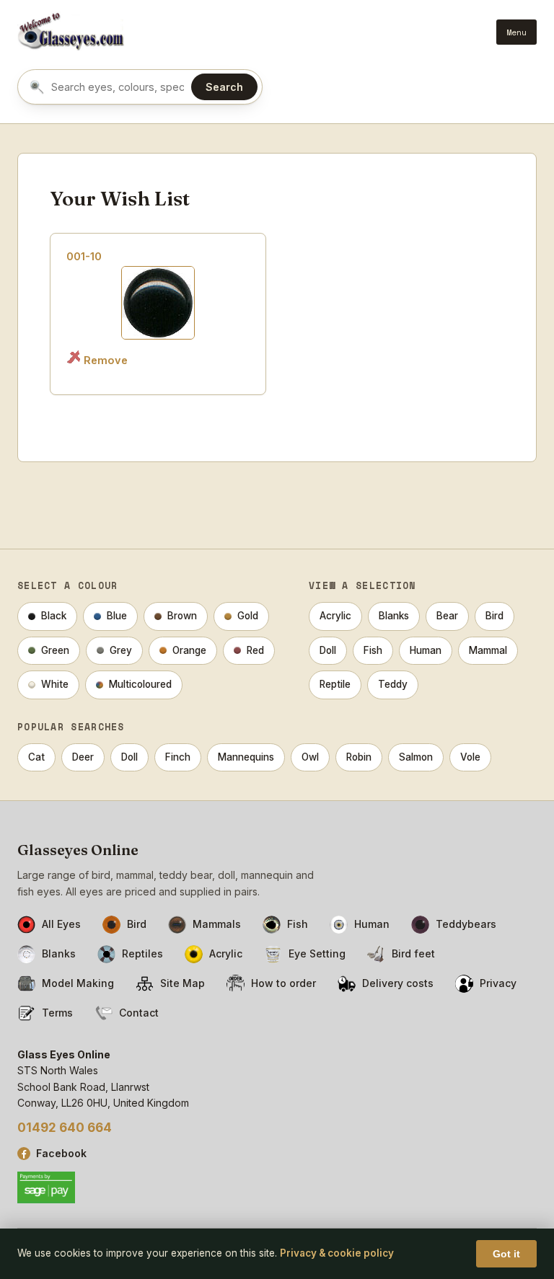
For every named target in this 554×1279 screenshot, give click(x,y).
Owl (310, 757)
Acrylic (335, 615)
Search (224, 87)
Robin (358, 757)
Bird (494, 615)
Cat (36, 757)
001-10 (84, 256)
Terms (57, 1012)
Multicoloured (140, 684)
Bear (447, 615)
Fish (373, 650)
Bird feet (413, 953)
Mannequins (246, 757)
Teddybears (466, 924)
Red (255, 650)
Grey (121, 650)
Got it (506, 1254)
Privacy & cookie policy (337, 1253)
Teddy (393, 684)
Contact (139, 1012)
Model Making (78, 983)
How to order (283, 983)
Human (425, 650)
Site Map (182, 983)
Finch (177, 757)
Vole (470, 757)
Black (53, 615)
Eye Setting (317, 953)
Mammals (217, 924)
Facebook (61, 1153)
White (55, 684)
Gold (247, 615)
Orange (189, 650)
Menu (516, 32)
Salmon (416, 757)
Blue (117, 615)
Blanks (394, 615)
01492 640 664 (64, 1127)
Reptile (335, 684)
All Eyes (61, 924)
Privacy (498, 983)
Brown (182, 615)
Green (55, 650)
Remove (106, 360)
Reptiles (142, 953)
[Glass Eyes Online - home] (71, 32)
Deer (83, 757)
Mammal (488, 650)
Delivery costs (398, 983)
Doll (328, 650)
